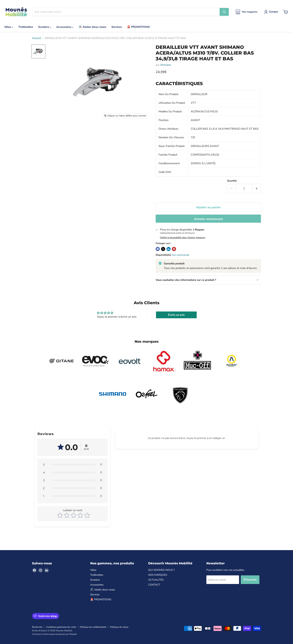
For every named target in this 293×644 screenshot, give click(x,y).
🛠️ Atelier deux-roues (92, 27)
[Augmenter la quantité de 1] (256, 188)
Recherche (37, 627)
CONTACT (154, 584)
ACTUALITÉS (156, 579)
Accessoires (64, 27)
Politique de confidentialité (93, 627)
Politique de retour (119, 627)
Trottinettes (25, 27)
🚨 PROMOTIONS (138, 27)
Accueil (36, 38)
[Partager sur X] (163, 249)
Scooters (44, 27)
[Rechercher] (224, 12)
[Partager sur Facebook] (158, 249)
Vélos (8, 27)
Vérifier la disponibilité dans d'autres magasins (182, 237)
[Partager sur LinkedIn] (169, 249)
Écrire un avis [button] (176, 315)
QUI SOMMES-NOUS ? (161, 570)
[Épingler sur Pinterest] (174, 249)
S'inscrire (250, 580)
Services (116, 27)
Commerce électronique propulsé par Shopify (54, 634)
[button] (72, 464)
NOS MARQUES (157, 575)
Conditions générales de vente (61, 627)
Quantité (232, 180)
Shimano (165, 65)
